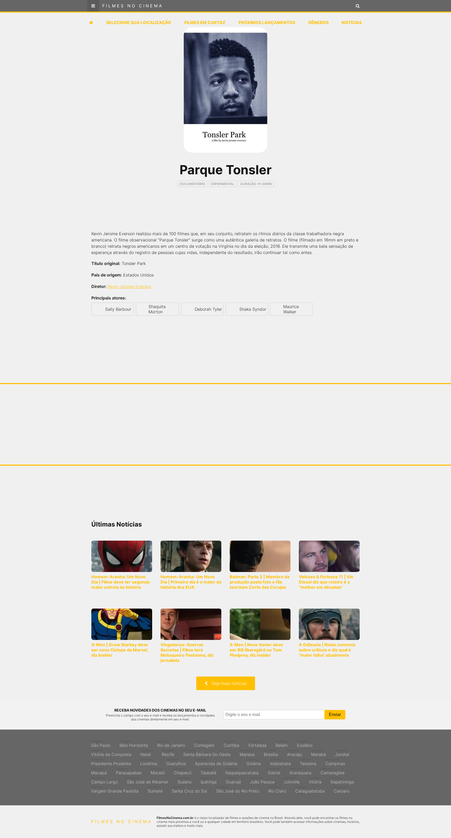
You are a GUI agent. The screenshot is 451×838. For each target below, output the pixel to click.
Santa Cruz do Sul (189, 790)
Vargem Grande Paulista (115, 790)
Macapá (99, 771)
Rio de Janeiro (171, 744)
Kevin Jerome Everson (129, 286)
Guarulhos (176, 762)
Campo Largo (104, 780)
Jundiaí (342, 753)
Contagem (204, 744)
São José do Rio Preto (237, 790)
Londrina (148, 762)
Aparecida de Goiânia (216, 762)
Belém (282, 744)
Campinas (335, 762)
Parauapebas (128, 771)
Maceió (158, 771)
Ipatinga (209, 780)
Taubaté (208, 771)
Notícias (352, 22)
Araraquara (300, 771)
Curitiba (231, 744)
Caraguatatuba (310, 790)
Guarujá (233, 780)
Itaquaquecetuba (242, 771)
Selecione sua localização (138, 22)
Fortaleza (257, 744)
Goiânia (253, 762)
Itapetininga (342, 780)
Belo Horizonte (134, 744)
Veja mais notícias (227, 683)
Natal (146, 753)
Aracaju (294, 753)
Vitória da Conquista (111, 753)
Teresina (308, 762)
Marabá (318, 753)
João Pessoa (262, 780)
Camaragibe (333, 771)
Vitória (315, 780)
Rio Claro (277, 790)
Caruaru (341, 790)
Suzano (184, 780)
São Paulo (100, 744)
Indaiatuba (280, 762)
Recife (168, 753)
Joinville (292, 780)
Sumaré (155, 790)
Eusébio (304, 744)
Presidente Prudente (111, 762)
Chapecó (182, 771)
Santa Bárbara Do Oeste (206, 753)
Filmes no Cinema (132, 5)
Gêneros (318, 22)
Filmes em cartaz (204, 22)
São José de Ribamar (147, 780)
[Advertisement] (225, 213)
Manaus (247, 753)
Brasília (271, 753)
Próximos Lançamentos (267, 22)
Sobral (274, 771)
